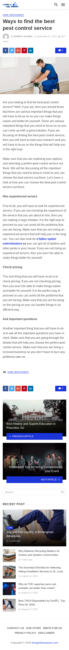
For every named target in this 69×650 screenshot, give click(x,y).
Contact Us (15, 628)
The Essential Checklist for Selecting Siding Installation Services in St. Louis (40, 569)
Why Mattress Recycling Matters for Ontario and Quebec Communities (39, 552)
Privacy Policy (25, 632)
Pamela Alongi (23, 36)
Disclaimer (46, 632)
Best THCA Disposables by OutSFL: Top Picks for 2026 (41, 602)
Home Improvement (13, 15)
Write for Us (52, 628)
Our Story (33, 628)
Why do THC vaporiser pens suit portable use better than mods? (37, 586)
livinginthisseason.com (45, 642)
